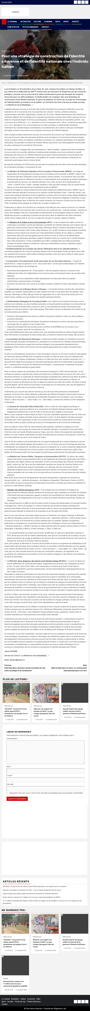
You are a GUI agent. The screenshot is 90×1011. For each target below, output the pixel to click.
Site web (10, 784)
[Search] (86, 22)
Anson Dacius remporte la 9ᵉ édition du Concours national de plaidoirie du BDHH (31, 897)
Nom (9, 767)
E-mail (10, 775)
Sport (66, 22)
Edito (57, 22)
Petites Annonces (30, 27)
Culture (37, 22)
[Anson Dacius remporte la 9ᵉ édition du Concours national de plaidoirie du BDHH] (15, 965)
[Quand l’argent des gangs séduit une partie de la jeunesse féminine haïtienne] (74, 924)
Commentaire (12, 738)
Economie (48, 22)
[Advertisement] (44, 821)
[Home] (4, 21)
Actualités (25, 22)
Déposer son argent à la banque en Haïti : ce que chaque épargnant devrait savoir (32, 890)
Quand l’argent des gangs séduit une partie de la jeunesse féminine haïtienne (74, 711)
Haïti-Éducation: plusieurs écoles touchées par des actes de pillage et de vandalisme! (24, 668)
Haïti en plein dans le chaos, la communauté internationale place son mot (69, 668)
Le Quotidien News (23, 75)
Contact (45, 27)
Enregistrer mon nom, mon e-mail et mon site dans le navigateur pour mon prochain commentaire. (46, 793)
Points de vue (13, 27)
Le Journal (12, 22)
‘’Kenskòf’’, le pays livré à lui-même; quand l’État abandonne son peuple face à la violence (35, 886)
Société (75, 22)
